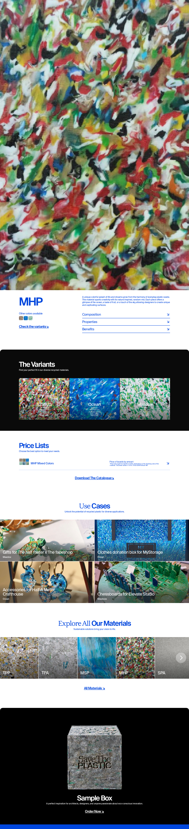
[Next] (181, 658)
